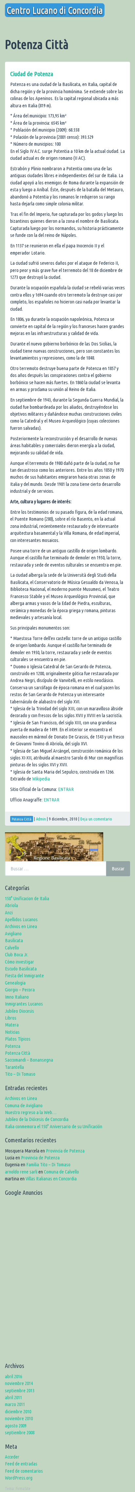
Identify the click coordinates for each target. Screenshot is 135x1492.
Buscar (118, 868)
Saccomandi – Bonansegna (29, 1060)
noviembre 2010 (19, 1418)
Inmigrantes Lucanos (24, 1003)
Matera (12, 1024)
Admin (41, 819)
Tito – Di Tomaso (20, 1074)
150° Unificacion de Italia (27, 898)
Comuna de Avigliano (24, 1105)
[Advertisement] (67, 1281)
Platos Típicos (17, 1039)
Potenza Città (17, 1053)
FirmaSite (23, 1488)
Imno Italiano (17, 997)
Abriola (11, 905)
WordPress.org (18, 1478)
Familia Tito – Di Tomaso (48, 1164)
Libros (10, 1018)
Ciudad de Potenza (31, 73)
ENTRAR (65, 789)
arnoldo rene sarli (21, 1171)
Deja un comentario (96, 819)
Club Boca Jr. (16, 954)
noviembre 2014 (19, 1383)
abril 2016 (13, 1376)
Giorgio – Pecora (20, 989)
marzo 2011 (15, 1404)
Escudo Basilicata (21, 968)
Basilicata (14, 940)
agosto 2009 (16, 1425)
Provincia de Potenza (65, 1150)
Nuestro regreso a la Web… (30, 1112)
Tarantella (14, 1067)
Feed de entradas (21, 1463)
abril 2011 (13, 1397)
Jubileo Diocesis (19, 1011)
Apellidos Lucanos (21, 919)
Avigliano (13, 933)
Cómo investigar (19, 961)
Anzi (9, 912)
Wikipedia (41, 778)
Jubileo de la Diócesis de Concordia (36, 1119)
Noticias (12, 1032)
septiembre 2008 (19, 1432)
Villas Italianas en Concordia (51, 1178)
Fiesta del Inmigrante (24, 975)
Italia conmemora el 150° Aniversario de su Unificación (53, 1126)
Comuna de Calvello (61, 1171)
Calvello (12, 947)
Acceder (12, 1457)
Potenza (12, 1046)
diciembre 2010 (18, 1411)
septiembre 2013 (19, 1390)
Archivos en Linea (21, 926)
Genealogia (15, 982)
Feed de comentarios (24, 1471)
